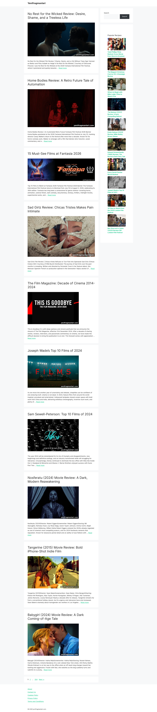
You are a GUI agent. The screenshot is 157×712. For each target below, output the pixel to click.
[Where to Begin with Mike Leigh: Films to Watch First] (117, 84)
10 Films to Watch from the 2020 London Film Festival (116, 210)
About (30, 689)
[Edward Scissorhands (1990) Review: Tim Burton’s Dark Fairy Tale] (117, 144)
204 (36, 679)
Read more (63, 68)
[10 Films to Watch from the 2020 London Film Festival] (117, 200)
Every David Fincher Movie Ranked (115, 173)
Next (41, 679)
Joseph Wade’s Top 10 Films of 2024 (55, 350)
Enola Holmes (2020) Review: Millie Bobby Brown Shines (115, 134)
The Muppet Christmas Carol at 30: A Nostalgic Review (116, 74)
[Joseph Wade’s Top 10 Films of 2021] (117, 182)
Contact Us (32, 692)
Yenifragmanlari (37, 3)
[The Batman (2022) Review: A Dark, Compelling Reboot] (117, 104)
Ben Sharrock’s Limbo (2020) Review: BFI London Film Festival (116, 230)
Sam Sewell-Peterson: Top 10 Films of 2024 (60, 414)
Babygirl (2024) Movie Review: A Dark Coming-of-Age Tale (56, 616)
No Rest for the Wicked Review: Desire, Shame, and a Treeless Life (57, 15)
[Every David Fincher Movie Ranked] (117, 164)
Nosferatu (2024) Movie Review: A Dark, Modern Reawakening (57, 479)
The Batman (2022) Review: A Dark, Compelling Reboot (115, 114)
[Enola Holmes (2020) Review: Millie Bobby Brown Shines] (117, 124)
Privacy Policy (33, 698)
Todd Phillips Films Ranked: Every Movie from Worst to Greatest (116, 54)
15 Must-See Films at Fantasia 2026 (54, 153)
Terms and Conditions (36, 701)
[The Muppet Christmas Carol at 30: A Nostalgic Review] (117, 64)
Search (106, 13)
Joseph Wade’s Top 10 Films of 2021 (116, 191)
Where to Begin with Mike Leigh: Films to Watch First (115, 94)
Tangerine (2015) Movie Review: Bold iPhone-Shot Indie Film (55, 549)
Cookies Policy (33, 695)
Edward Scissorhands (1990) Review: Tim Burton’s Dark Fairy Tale (116, 154)
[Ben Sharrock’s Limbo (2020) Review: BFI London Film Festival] (117, 220)
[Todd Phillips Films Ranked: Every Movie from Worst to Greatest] (117, 44)
